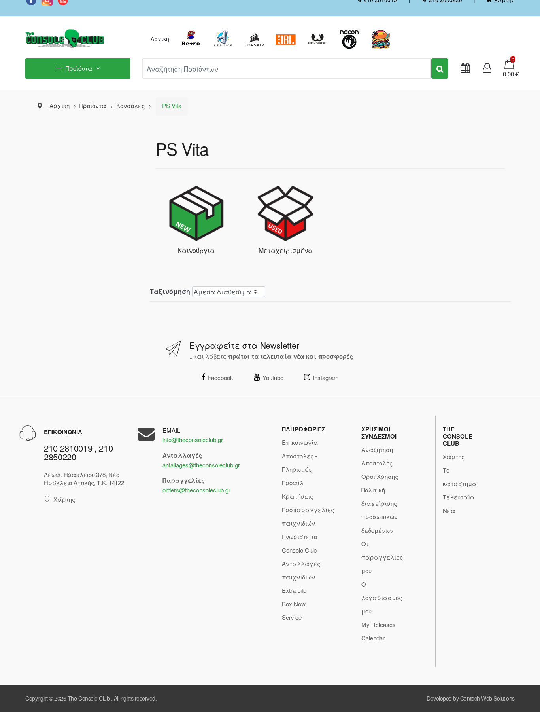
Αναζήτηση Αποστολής (377, 456)
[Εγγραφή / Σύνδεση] (487, 68)
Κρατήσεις (297, 496)
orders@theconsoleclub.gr (196, 490)
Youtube (272, 377)
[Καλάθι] (509, 63)
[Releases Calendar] (465, 68)
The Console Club (89, 698)
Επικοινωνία (300, 442)
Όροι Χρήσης (379, 476)
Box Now (294, 604)
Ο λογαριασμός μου (381, 597)
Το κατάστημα (460, 477)
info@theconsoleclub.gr (192, 439)
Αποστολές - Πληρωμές (299, 462)
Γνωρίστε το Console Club (299, 543)
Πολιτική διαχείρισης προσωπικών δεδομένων (379, 510)
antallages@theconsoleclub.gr (201, 465)
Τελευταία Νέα (459, 504)
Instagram (326, 377)
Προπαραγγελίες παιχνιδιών (308, 516)
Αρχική (160, 39)
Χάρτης (64, 499)
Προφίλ (293, 482)
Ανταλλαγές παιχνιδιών (301, 570)
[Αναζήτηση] (439, 68)
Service (292, 617)
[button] (508, 74)
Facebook (220, 377)
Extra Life (294, 590)
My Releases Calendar (378, 631)
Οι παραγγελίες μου (382, 557)
